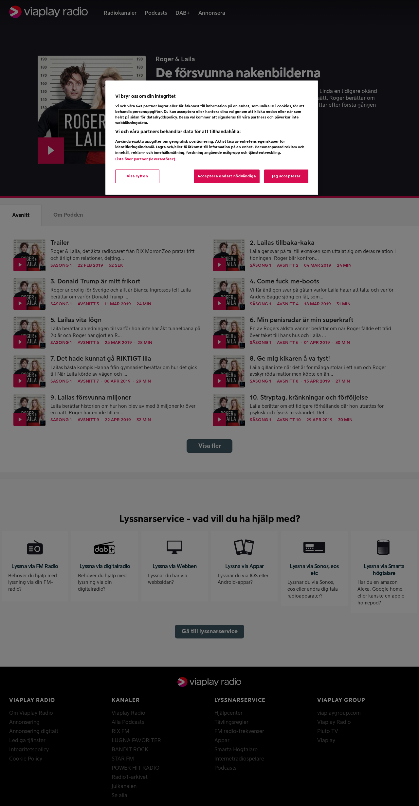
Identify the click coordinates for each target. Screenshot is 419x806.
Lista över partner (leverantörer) (145, 159)
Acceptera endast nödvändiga (226, 176)
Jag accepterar (286, 176)
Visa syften (137, 176)
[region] (211, 138)
